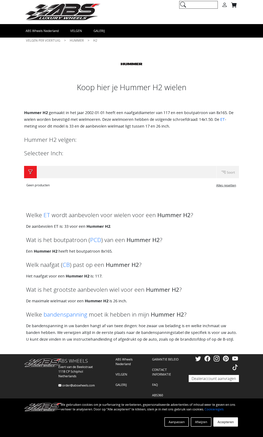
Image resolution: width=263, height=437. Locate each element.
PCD (95, 240)
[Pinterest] (226, 358)
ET (222, 119)
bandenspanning (65, 314)
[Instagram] (217, 358)
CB (66, 265)
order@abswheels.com (78, 385)
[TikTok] (235, 367)
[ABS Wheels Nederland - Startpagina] (62, 12)
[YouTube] (235, 358)
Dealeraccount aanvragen (214, 378)
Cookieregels (214, 409)
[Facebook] (208, 358)
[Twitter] (199, 358)
